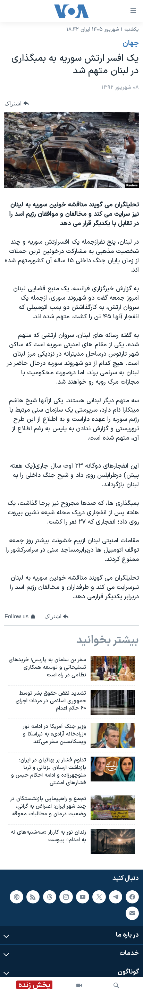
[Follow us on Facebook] (132, 896)
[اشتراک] (132, 913)
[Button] (17, 103)
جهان (131, 43)
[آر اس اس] (33, 896)
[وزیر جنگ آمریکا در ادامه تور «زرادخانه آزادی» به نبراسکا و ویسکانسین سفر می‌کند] (113, 735)
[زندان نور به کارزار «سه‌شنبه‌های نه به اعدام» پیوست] (113, 841)
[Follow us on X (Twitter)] (99, 896)
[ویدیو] (79, 985)
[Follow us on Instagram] (66, 896)
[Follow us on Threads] (49, 896)
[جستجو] (116, 985)
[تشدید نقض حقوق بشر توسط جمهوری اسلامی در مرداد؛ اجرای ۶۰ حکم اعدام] (113, 702)
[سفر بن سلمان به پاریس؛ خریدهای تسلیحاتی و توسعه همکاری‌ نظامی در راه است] (113, 668)
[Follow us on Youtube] (82, 896)
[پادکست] (16, 896)
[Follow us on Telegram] (115, 896)
